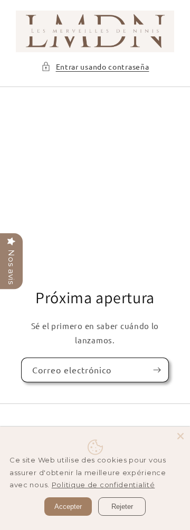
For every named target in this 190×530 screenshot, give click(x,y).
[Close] (180, 436)
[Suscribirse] (156, 370)
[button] (95, 66)
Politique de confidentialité (103, 484)
